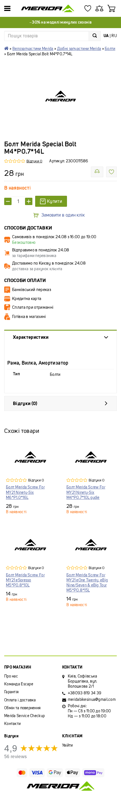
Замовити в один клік (63, 215)
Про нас (11, 676)
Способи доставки (28, 228)
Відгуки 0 (34, 161)
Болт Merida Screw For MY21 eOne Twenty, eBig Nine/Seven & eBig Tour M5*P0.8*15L (87, 583)
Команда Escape (18, 684)
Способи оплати (25, 280)
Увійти (67, 745)
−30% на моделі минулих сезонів (60, 22)
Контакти (12, 723)
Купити (54, 201)
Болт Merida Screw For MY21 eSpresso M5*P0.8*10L (25, 580)
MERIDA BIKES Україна (6, 49)
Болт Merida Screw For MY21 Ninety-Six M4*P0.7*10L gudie (85, 492)
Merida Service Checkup (24, 715)
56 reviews (15, 756)
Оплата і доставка (20, 700)
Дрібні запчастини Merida (79, 48)
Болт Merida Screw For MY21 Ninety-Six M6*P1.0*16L (25, 492)
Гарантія (11, 692)
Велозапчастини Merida (32, 48)
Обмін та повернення (22, 708)
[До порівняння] (97, 172)
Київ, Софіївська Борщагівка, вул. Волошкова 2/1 (82, 681)
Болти (110, 48)
